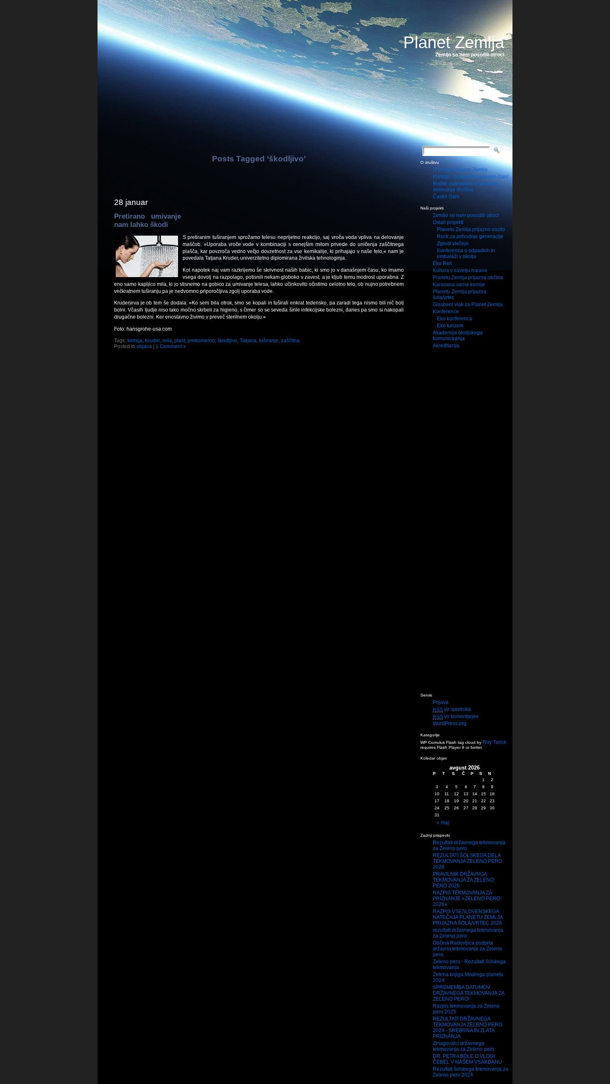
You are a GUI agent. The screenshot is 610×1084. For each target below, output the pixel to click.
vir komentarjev (455, 716)
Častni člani (446, 197)
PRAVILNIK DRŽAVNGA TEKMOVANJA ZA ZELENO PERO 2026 (463, 880)
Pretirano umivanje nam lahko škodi (147, 220)
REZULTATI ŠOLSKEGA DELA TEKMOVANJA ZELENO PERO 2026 (467, 861)
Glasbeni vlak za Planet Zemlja (468, 304)
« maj (443, 823)
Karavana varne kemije (459, 284)
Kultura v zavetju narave (460, 270)
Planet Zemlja (453, 42)
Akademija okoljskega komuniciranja (458, 335)
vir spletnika (452, 709)
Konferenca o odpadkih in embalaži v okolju (466, 253)
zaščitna (290, 340)
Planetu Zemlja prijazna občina (468, 277)
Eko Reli (442, 263)
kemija (134, 340)
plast (179, 340)
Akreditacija (446, 345)
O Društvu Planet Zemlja (460, 170)
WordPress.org (449, 723)
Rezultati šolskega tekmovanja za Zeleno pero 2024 (470, 1072)
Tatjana (248, 340)
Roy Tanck (494, 742)
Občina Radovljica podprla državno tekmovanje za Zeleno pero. (467, 948)
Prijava (441, 702)
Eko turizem (450, 326)
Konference (446, 311)
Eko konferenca (454, 319)
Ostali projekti (448, 222)
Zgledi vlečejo (452, 243)
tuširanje (268, 340)
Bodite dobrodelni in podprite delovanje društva (465, 186)
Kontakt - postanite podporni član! (470, 177)
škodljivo (227, 340)
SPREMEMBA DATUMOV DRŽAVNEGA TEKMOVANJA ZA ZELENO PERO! (468, 993)
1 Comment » (171, 346)
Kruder (152, 340)
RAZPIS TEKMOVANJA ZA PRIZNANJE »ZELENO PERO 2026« (466, 898)
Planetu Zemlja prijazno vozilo (471, 229)
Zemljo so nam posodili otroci (466, 215)
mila (167, 340)
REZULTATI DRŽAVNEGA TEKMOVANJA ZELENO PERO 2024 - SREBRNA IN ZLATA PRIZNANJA (467, 1027)
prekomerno (201, 340)
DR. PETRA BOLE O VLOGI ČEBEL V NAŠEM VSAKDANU (467, 1059)
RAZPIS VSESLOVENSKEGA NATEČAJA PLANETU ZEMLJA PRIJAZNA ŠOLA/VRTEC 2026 (468, 917)
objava (144, 346)
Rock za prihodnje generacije (470, 236)
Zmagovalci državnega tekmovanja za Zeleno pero (463, 1046)
